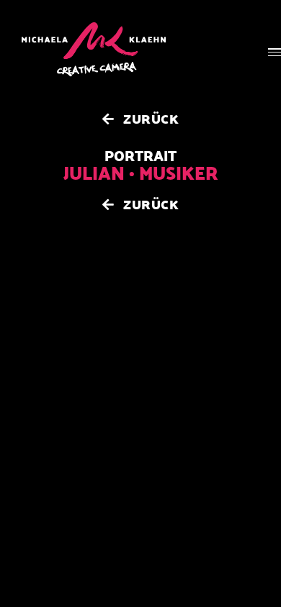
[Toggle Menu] (274, 52)
